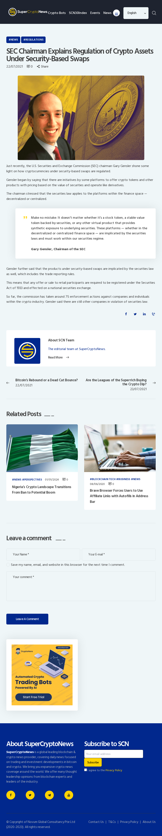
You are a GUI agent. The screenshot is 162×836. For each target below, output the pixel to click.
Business (124, 479)
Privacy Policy (113, 770)
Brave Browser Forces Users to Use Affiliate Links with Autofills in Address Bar (119, 496)
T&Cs (112, 822)
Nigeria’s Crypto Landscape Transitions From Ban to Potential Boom (41, 489)
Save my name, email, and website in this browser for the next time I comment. (68, 565)
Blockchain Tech (103, 479)
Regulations (34, 39)
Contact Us (96, 822)
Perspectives (33, 480)
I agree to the (104, 770)
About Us (149, 822)
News (14, 39)
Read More (55, 358)
